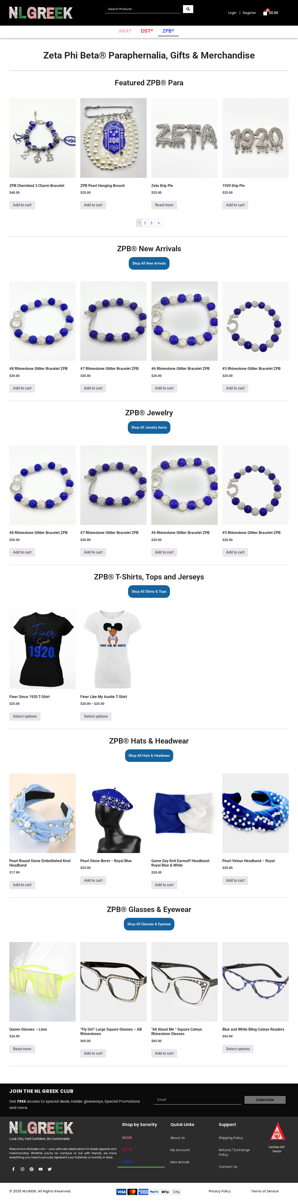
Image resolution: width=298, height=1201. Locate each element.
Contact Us (228, 1166)
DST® (147, 30)
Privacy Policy (220, 1191)
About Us (177, 1138)
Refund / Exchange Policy (234, 1152)
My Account (180, 1150)
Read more (164, 205)
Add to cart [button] (22, 205)
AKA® (125, 30)
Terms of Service (265, 1191)
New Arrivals (180, 1162)
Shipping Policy (231, 1138)
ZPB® (168, 30)
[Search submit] (188, 9)
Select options (25, 716)
